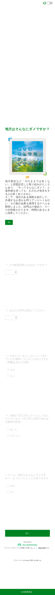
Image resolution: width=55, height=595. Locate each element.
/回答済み (26, 592)
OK (9, 222)
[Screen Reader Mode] (47, 3)
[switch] (52, 3)
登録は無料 (42, 548)
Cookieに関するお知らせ (32, 560)
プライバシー (18, 560)
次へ (27, 533)
